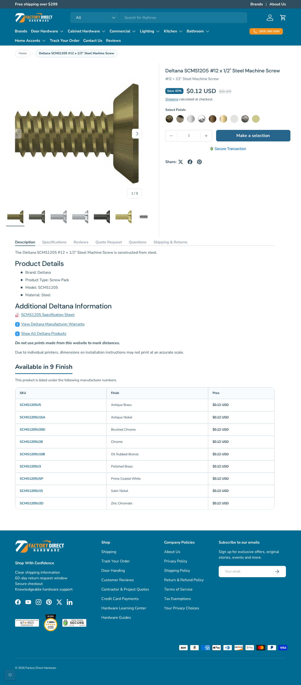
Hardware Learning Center (123, 608)
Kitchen (170, 31)
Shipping (171, 99)
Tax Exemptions (177, 598)
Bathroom (195, 31)
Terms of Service (178, 589)
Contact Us (92, 40)
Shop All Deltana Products (43, 333)
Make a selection (253, 135)
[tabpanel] (145, 302)
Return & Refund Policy (184, 580)
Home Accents (27, 40)
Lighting (147, 31)
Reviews (113, 40)
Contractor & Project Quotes (125, 589)
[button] (283, 17)
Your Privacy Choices (181, 608)
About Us (277, 4)
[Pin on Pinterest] (199, 162)
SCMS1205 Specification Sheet (48, 314)
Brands (256, 4)
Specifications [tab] (54, 242)
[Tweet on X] (180, 162)
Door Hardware (44, 31)
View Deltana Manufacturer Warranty (53, 324)
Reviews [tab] (81, 242)
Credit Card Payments (120, 598)
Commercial (120, 31)
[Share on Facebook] (190, 162)
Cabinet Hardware (84, 31)
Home (23, 53)
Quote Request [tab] (108, 242)
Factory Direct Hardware (41, 668)
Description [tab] (25, 242)
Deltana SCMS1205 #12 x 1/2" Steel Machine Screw (76, 53)
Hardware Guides (116, 617)
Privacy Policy (175, 561)
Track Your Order (64, 40)
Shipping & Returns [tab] (170, 242)
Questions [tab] (138, 242)
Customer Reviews (117, 580)
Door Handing (113, 570)
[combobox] (158, 17)
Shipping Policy (177, 570)
